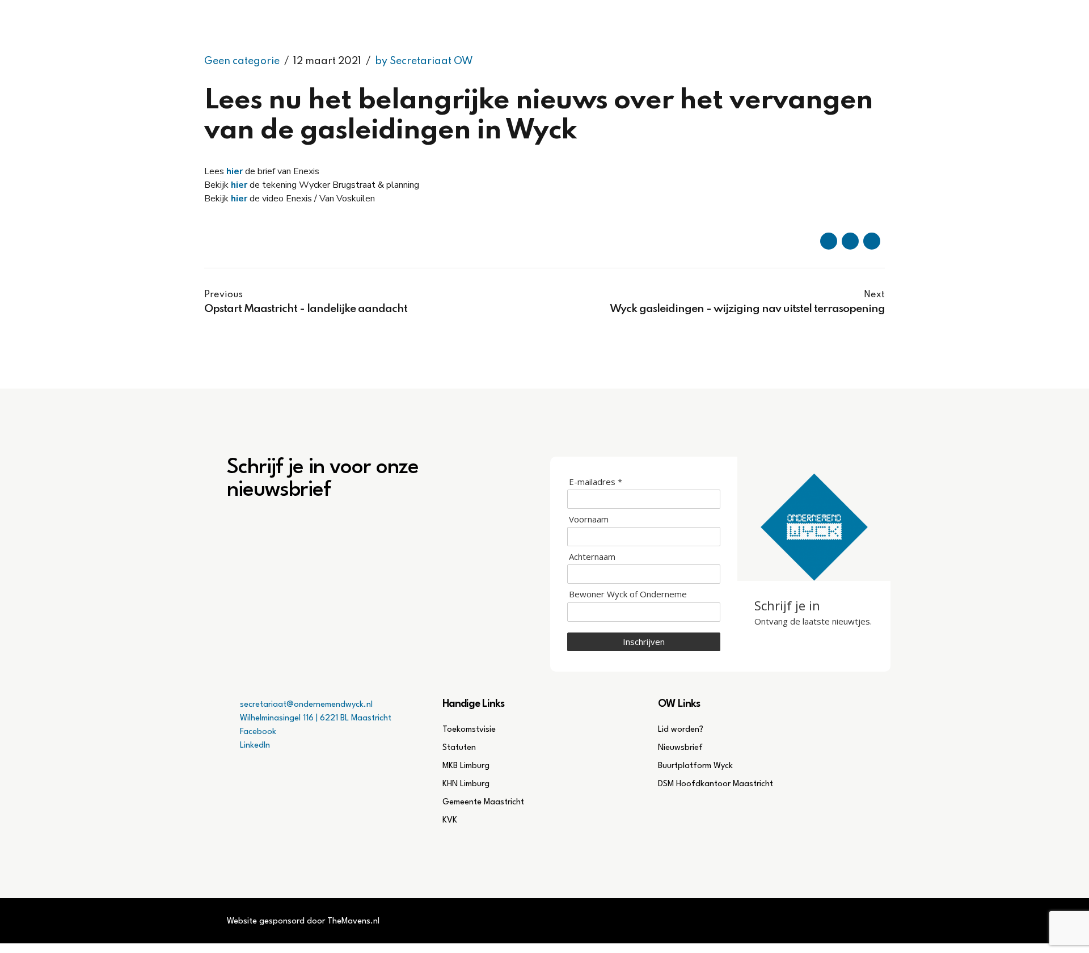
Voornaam (589, 519)
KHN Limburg (465, 784)
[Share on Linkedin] (871, 241)
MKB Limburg (465, 766)
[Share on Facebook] (828, 241)
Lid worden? (680, 730)
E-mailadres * (595, 481)
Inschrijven (644, 641)
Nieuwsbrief (680, 748)
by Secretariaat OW (424, 61)
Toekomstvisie (469, 730)
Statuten (459, 748)
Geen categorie (242, 61)
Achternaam (592, 556)
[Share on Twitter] (850, 241)
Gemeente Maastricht (483, 802)
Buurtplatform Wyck (695, 766)
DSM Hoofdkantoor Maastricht (715, 784)
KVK (449, 820)
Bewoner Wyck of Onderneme (628, 594)
